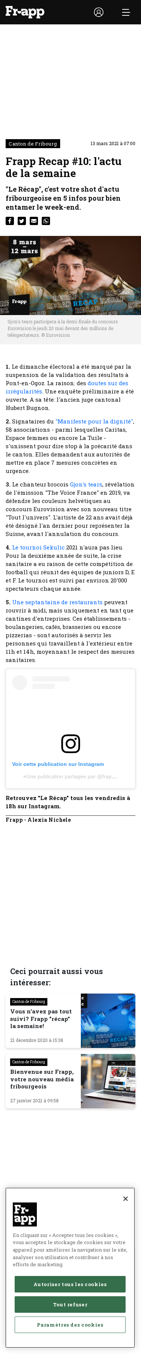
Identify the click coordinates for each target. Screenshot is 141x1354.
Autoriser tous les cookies (69, 1284)
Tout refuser (70, 1304)
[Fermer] (125, 1198)
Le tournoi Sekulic (38, 547)
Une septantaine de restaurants (57, 602)
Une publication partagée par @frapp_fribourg (81, 776)
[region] (70, 1267)
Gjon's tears (86, 484)
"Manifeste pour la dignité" (94, 421)
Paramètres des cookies (70, 1324)
